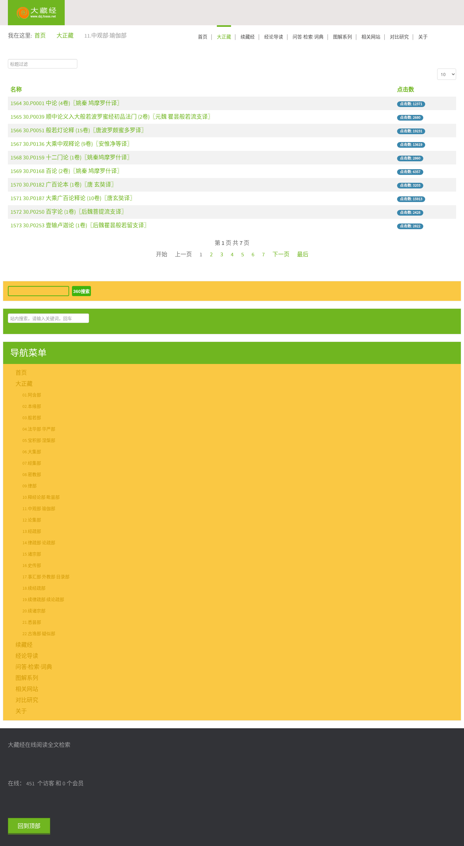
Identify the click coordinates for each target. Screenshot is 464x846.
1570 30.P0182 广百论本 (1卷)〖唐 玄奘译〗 (63, 184)
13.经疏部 (31, 531)
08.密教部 (31, 475)
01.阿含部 (31, 395)
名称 (16, 89)
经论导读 (273, 37)
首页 (202, 37)
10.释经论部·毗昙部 (41, 497)
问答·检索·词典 (308, 37)
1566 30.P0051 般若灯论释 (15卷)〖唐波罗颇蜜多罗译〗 (78, 130)
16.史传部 (31, 566)
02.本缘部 (31, 406)
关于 (423, 37)
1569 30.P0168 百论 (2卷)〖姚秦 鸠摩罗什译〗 (66, 171)
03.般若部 (31, 418)
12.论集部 (31, 520)
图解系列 (342, 37)
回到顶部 (29, 826)
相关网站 (370, 37)
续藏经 (248, 37)
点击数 (405, 89)
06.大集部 (31, 452)
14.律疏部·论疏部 (38, 543)
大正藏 (224, 37)
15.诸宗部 (31, 554)
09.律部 (29, 486)
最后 (302, 254)
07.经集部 (31, 463)
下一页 (280, 254)
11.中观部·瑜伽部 (38, 509)
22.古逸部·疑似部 (38, 634)
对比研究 (399, 37)
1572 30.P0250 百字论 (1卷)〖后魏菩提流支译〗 (68, 212)
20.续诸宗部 (33, 611)
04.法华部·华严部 (38, 429)
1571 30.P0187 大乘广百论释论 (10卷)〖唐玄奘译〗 (72, 198)
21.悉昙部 (31, 622)
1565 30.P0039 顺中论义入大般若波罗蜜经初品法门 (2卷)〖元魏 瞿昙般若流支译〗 (111, 117)
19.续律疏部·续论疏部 (43, 600)
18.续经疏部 (33, 588)
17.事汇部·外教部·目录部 (45, 577)
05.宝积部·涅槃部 (38, 441)
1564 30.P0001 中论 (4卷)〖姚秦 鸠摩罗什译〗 (66, 103)
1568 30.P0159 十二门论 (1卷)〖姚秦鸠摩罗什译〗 (71, 157)
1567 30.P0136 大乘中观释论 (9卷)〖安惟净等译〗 (71, 144)
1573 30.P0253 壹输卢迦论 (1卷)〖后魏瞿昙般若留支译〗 (80, 225)
